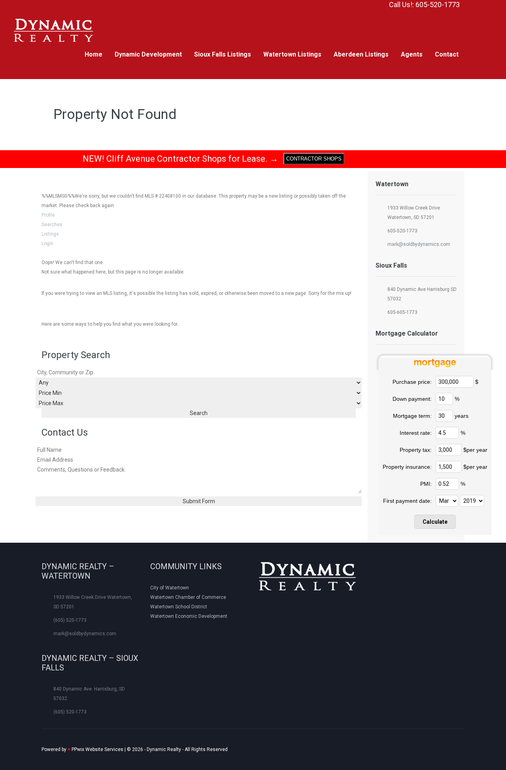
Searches (52, 224)
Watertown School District (178, 607)
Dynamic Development (148, 54)
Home (93, 54)
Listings (50, 234)
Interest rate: (416, 433)
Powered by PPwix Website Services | (84, 749)
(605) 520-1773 (70, 620)
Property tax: (416, 450)
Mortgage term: (412, 416)
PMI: (426, 484)
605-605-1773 (402, 312)
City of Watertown (169, 588)
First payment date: (407, 501)
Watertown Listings (292, 54)
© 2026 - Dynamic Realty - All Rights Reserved (135, 749)
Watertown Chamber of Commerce (188, 597)
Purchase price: (412, 382)
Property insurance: (407, 467)
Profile (48, 215)
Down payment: (412, 399)
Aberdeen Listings (361, 54)
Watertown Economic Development (188, 616)
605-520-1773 (402, 231)
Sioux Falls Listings (222, 54)
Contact (447, 54)
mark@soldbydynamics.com (418, 244)
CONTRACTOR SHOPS (314, 159)
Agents (412, 54)
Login (47, 243)
